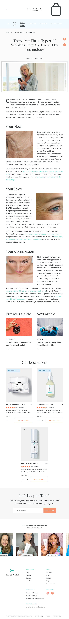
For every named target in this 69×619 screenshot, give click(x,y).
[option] (19, 545)
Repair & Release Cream (15, 404)
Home (8, 32)
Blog (47, 575)
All (8, 24)
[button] (7, 9)
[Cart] (56, 9)
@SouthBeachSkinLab (34, 528)
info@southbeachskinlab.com (35, 598)
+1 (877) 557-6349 (31, 595)
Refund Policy (57, 616)
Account (28, 575)
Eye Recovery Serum (29, 463)
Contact (28, 578)
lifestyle (32, 24)
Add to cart (23, 420)
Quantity (8, 416)
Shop (27, 572)
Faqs (47, 581)
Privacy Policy (39, 616)
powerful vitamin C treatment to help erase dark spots (26, 291)
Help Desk (29, 581)
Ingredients (43, 24)
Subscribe (49, 510)
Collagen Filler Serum (45, 404)
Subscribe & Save (51, 584)
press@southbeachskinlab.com (35, 607)
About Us (49, 572)
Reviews (48, 578)
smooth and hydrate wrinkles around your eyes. (41, 234)
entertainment (56, 24)
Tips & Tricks (18, 32)
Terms (48, 616)
